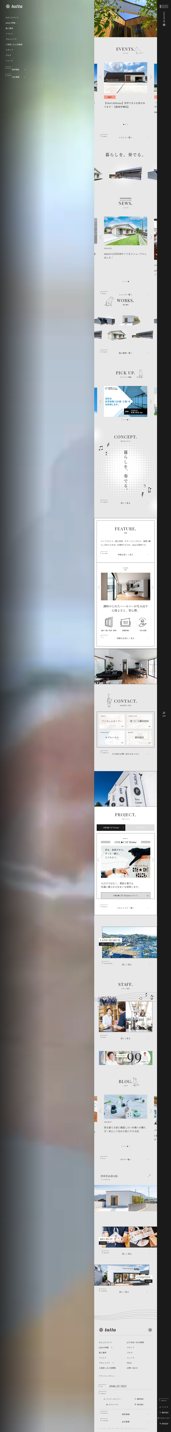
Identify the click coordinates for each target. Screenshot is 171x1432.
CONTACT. (164, 1400)
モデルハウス (165, 1418)
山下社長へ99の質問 (135, 1342)
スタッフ (9, 50)
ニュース (9, 61)
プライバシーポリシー (107, 1376)
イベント (9, 34)
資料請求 (165, 1423)
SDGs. (129, 1363)
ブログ (8, 55)
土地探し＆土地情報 (14, 44)
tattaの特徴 (10, 23)
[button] (100, 77)
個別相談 (165, 1412)
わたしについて (12, 17)
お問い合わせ (132, 1368)
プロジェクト (11, 39)
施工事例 (9, 28)
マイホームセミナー (113, 1399)
